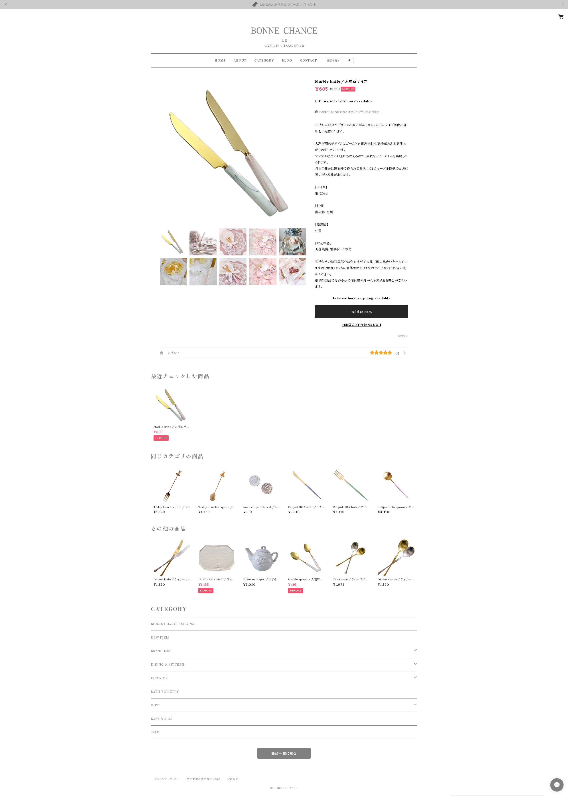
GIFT (155, 705)
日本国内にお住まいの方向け (361, 325)
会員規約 (233, 779)
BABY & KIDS (161, 719)
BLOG (287, 60)
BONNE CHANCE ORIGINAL (174, 624)
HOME (220, 60)
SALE (155, 732)
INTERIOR (159, 678)
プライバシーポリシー (167, 779)
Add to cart (362, 311)
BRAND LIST (161, 651)
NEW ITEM (160, 637)
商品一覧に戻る (284, 753)
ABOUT (240, 60)
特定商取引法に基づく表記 (203, 779)
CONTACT (308, 60)
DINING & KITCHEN (167, 665)
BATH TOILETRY (165, 692)
